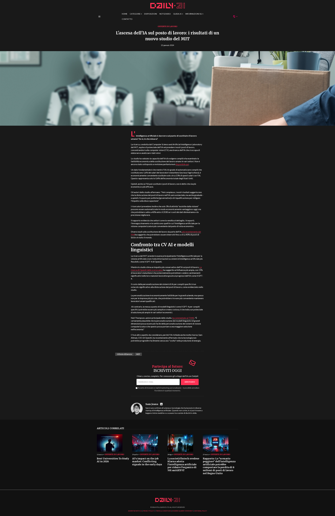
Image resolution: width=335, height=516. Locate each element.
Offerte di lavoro (167, 26)
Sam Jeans (152, 404)
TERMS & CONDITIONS (163, 511)
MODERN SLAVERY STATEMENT (182, 511)
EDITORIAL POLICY (200, 511)
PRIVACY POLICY (148, 511)
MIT (138, 354)
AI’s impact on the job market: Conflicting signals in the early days (147, 461)
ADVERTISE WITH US (135, 511)
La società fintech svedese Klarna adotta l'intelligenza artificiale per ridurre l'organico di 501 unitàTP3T (183, 464)
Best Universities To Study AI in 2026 (113, 460)
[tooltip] (161, 404)
